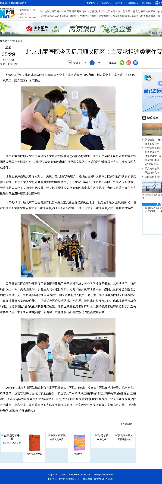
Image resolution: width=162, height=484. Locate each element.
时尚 (143, 16)
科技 (118, 11)
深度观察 (153, 117)
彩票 (134, 16)
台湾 (89, 11)
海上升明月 (79, 453)
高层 (54, 11)
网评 (79, 11)
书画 (143, 11)
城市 (115, 16)
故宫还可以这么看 (12, 443)
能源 (124, 16)
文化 (138, 11)
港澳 (84, 11)
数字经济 (75, 16)
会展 (129, 16)
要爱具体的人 (124, 439)
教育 (113, 11)
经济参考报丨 (152, 156)
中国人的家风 (56, 439)
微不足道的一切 (34, 453)
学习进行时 (45, 11)
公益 (153, 16)
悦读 (148, 16)
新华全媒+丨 (151, 139)
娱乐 (139, 16)
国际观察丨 (151, 176)
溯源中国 (107, 16)
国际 (69, 11)
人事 (64, 11)
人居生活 (59, 16)
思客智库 (96, 11)
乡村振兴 (94, 16)
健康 (148, 11)
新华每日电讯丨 (153, 160)
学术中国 (84, 16)
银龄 (101, 16)
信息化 (67, 16)
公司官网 (24, 14)
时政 (59, 11)
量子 (128, 11)
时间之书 (101, 439)
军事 (153, 11)
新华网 (4, 41)
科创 (123, 11)
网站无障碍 (146, 3)
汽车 (47, 16)
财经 (74, 11)
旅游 (119, 16)
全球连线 (105, 11)
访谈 (158, 11)
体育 (133, 11)
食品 (52, 16)
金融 (42, 16)
